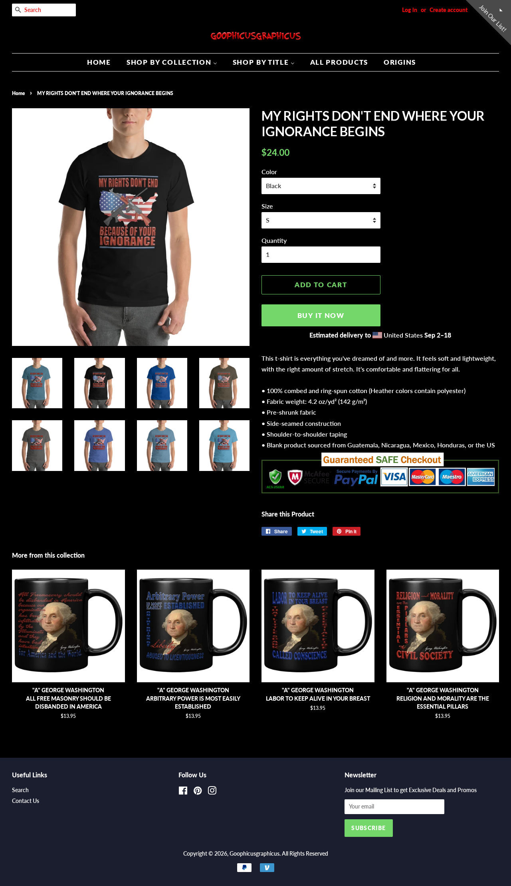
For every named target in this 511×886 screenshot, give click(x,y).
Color (269, 171)
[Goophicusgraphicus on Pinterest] (197, 792)
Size (267, 206)
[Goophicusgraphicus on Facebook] (183, 792)
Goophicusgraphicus (254, 853)
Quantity (274, 240)
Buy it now (321, 315)
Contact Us (25, 801)
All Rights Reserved (305, 853)
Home (18, 93)
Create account (448, 9)
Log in (409, 9)
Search (20, 790)
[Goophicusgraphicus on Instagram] (212, 792)
